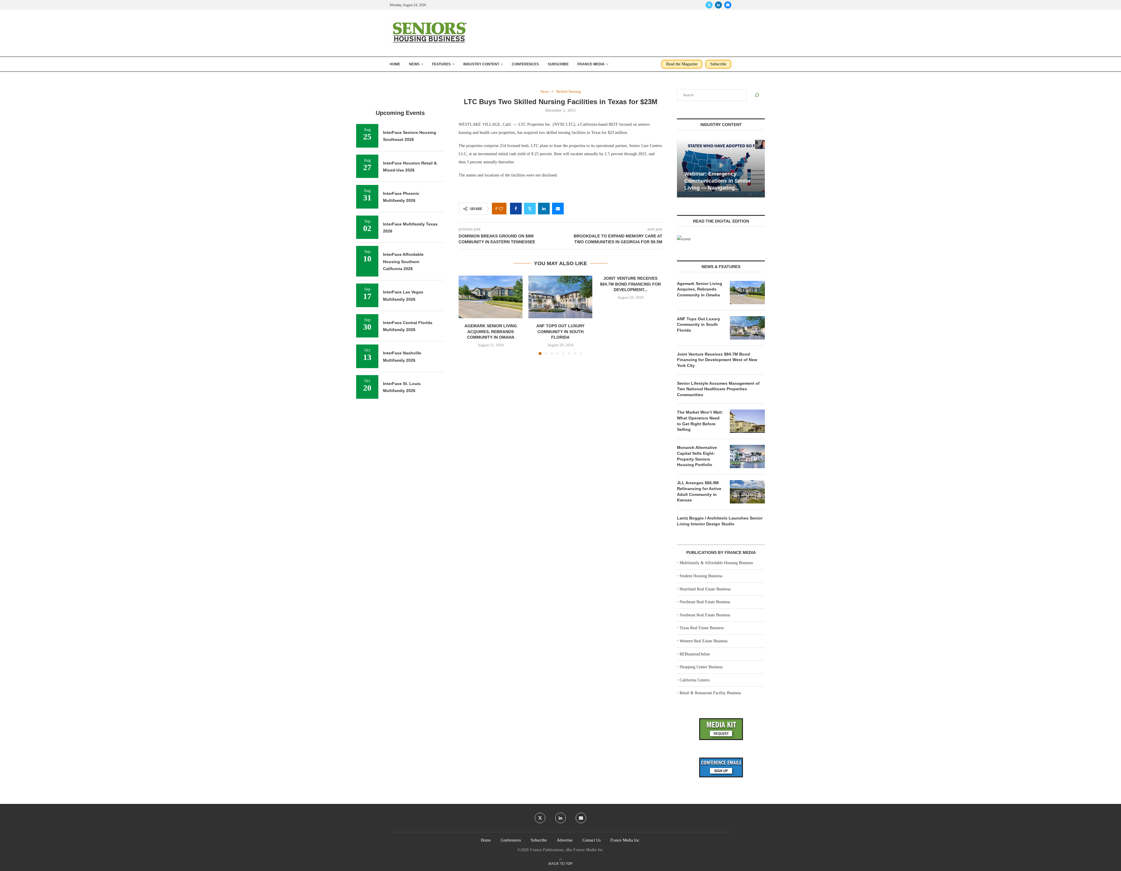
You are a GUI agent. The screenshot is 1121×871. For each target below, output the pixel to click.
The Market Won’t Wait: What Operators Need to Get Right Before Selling (700, 421)
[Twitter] (709, 4)
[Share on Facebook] (516, 208)
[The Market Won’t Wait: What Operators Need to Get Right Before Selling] (747, 421)
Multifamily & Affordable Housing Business (716, 563)
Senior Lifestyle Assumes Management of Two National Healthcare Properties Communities (718, 389)
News (414, 64)
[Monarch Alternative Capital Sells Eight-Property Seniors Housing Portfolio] (747, 456)
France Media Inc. (625, 840)
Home (395, 64)
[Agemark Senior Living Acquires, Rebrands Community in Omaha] (491, 297)
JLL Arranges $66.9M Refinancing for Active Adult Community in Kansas (699, 491)
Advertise (564, 840)
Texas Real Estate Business (702, 628)
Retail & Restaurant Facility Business (710, 693)
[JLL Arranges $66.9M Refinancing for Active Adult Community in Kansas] (747, 491)
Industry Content (481, 64)
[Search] (757, 95)
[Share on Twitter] (530, 208)
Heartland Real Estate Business (705, 589)
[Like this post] (501, 209)
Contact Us (591, 840)
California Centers (695, 680)
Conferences (525, 64)
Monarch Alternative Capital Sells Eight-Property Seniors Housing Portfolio (697, 456)
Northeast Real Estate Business (705, 602)
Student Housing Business (701, 576)
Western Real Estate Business (703, 641)
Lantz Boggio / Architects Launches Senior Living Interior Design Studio (720, 521)
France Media (591, 64)
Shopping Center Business (701, 667)
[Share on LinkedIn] (544, 208)
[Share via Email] (558, 208)
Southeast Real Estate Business (705, 615)
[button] (466, 315)
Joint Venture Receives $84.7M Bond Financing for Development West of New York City (717, 360)
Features (441, 64)
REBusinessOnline (695, 654)
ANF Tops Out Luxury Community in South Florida (560, 332)
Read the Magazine (681, 64)
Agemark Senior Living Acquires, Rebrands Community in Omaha (490, 332)
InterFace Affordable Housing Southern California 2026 (403, 261)
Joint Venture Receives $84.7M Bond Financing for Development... (630, 284)
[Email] (727, 4)
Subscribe (558, 64)
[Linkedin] (718, 4)
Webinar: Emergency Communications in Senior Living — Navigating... (717, 181)
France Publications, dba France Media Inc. (567, 850)
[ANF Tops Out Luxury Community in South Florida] (560, 297)
